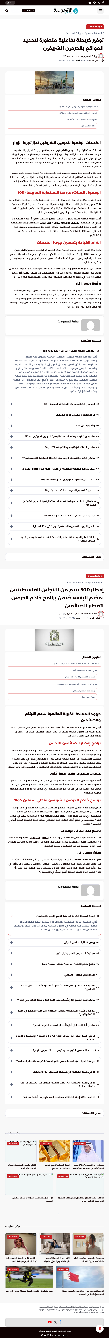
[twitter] (99, 2)
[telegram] (94, 2)
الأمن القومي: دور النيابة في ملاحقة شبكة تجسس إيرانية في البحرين (83, 1292)
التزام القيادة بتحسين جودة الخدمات (82, 119)
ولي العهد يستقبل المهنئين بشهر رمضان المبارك (32, 1199)
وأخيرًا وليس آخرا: (88, 697)
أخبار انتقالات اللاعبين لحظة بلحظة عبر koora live (29, 1291)
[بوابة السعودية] (65, 10)
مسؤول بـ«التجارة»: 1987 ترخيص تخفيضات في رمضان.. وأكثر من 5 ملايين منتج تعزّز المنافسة (88, 1167)
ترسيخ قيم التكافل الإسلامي (83, 691)
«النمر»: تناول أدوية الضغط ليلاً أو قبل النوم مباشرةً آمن (21, 1260)
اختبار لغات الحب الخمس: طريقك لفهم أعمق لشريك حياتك (57, 1260)
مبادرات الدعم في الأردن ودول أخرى (80, 677)
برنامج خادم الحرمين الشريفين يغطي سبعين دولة (77, 684)
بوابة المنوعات (94, 26)
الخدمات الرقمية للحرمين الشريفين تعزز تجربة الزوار (79, 106)
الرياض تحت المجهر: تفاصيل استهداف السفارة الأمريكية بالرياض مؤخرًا (81, 1199)
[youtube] (90, 2)
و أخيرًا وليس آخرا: (88, 126)
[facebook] (103, 2)
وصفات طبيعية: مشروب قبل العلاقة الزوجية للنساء (89, 1260)
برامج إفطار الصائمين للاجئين (85, 670)
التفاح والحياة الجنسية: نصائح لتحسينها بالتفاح (22, 1166)
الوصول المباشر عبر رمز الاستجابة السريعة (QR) (78, 113)
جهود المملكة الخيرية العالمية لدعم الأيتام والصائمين (77, 664)
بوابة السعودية (68, 321)
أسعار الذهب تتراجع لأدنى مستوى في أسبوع (57, 1166)
